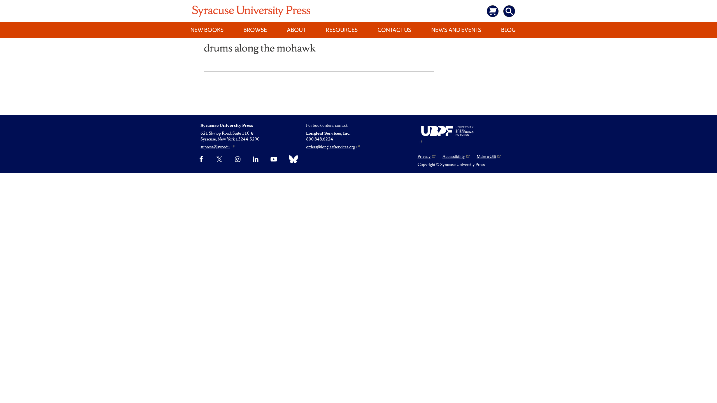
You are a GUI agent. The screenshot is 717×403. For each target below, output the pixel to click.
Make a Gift (486, 156)
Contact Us (394, 30)
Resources (342, 30)
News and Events (456, 30)
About (296, 30)
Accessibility (454, 156)
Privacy (424, 156)
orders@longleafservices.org (330, 146)
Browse (255, 30)
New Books (207, 30)
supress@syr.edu (215, 146)
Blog (508, 30)
